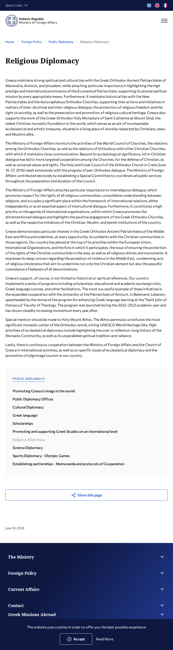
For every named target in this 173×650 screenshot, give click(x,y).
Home (9, 42)
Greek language (25, 415)
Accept (79, 639)
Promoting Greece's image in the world (44, 391)
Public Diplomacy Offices (33, 399)
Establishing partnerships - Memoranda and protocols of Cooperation (68, 464)
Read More (104, 639)
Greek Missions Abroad (32, 614)
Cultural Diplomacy (28, 407)
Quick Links (13, 5)
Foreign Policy (31, 42)
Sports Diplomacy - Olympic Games (41, 455)
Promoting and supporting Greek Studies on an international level (65, 431)
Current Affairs (23, 589)
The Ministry (21, 557)
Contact (16, 605)
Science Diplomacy (28, 447)
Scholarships (23, 423)
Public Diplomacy (61, 42)
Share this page (89, 495)
